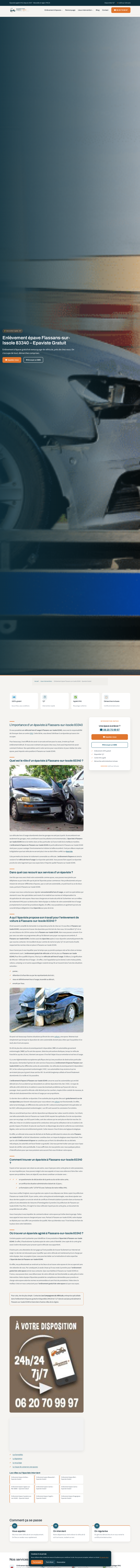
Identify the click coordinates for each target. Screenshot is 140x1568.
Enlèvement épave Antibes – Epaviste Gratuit (20, 1478)
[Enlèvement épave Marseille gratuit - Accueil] (19, 10)
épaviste (69, 851)
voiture (57, 1036)
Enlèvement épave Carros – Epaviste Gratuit (69, 1488)
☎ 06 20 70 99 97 (121, 10)
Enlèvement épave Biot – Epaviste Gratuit (69, 1478)
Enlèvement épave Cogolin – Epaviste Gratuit (45, 1497)
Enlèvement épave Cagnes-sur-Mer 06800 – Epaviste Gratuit (20, 1488)
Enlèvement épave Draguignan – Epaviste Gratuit (71, 1497)
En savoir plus (104, 1557)
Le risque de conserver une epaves (25, 1467)
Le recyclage (17, 1462)
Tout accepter (37, 1562)
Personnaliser (61, 1562)
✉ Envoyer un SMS (33, 360)
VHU (31, 733)
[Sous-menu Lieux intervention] (92, 10)
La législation (17, 1458)
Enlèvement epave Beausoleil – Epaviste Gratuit (46, 1478)
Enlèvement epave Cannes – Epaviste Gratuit (45, 1488)
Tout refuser (49, 1562)
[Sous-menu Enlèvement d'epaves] (62, 10)
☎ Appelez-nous (12, 360)
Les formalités (18, 1454)
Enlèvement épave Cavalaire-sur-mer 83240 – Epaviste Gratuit (21, 1497)
